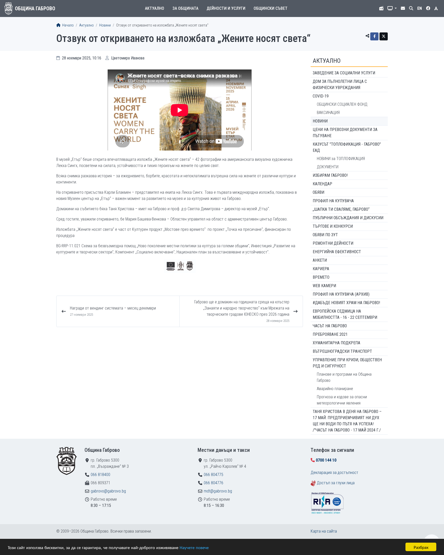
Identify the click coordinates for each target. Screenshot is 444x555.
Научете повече (194, 547)
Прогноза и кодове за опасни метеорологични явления (342, 400)
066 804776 (213, 482)
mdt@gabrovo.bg (218, 491)
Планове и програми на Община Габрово (344, 377)
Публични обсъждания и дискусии (348, 217)
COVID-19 (321, 96)
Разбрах (421, 547)
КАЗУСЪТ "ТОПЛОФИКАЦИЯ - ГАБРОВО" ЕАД (347, 147)
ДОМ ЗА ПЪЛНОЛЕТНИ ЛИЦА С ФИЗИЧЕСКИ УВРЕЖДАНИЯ (340, 84)
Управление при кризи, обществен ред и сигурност (347, 362)
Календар (322, 183)
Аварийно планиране (335, 388)
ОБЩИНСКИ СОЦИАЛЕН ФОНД (342, 104)
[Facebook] (374, 36)
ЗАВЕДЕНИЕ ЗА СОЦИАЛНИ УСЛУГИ (344, 73)
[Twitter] (384, 36)
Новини (105, 25)
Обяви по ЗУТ (325, 234)
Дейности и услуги (226, 8)
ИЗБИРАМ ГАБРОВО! (330, 175)
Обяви (318, 192)
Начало (67, 25)
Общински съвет (271, 8)
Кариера (321, 268)
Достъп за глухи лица (336, 482)
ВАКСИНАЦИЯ (328, 112)
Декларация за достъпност (334, 472)
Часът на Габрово (330, 325)
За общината (185, 8)
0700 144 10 (326, 460)
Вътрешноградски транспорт (342, 351)
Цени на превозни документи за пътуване (345, 132)
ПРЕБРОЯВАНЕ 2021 (330, 334)
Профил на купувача (333, 200)
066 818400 (100, 474)
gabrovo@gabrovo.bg (108, 491)
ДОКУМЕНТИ (327, 166)
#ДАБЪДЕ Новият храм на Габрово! (346, 302)
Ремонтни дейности (333, 243)
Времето (321, 277)
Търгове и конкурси (333, 226)
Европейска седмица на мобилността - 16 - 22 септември (345, 314)
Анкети (320, 260)
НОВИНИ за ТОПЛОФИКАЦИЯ (341, 158)
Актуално (154, 8)
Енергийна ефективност (337, 251)
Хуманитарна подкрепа (336, 342)
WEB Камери (324, 285)
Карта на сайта (324, 531)
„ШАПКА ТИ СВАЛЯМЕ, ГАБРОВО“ (341, 209)
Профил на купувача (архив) (341, 294)
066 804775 (213, 474)
